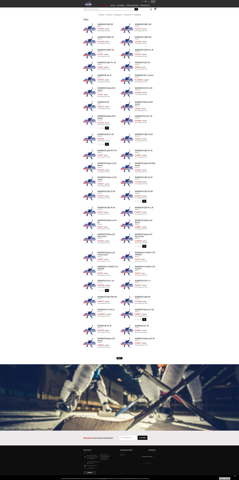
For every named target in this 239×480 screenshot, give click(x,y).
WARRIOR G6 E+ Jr (143, 280)
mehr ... (119, 358)
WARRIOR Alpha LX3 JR (145, 338)
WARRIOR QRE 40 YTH (107, 150)
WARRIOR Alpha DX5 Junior (106, 89)
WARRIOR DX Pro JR (143, 116)
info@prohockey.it (92, 465)
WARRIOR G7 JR (142, 326)
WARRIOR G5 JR (104, 326)
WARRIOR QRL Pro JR (106, 62)
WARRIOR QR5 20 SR (144, 191)
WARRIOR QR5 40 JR (106, 207)
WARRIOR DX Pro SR (143, 88)
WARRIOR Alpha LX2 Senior (143, 221)
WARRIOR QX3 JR (142, 62)
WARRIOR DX (103, 102)
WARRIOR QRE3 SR (143, 24)
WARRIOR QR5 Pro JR (144, 207)
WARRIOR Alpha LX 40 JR (106, 221)
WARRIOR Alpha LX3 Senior (106, 339)
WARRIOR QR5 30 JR (143, 177)
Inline (112, 5)
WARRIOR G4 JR (104, 75)
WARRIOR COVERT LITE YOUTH (145, 267)
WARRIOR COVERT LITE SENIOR (107, 267)
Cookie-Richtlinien (103, 478)
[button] (144, 463)
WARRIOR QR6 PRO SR (107, 297)
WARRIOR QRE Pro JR (144, 50)
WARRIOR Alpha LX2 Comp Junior (106, 253)
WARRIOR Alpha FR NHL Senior (145, 164)
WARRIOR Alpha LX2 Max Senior (143, 235)
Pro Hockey (101, 14)
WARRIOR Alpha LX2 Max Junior (106, 235)
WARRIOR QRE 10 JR (143, 150)
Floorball (121, 5)
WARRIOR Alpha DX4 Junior (144, 103)
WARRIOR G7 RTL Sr (106, 309)
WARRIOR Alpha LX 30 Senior (106, 164)
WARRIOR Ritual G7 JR (144, 309)
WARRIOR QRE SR (105, 24)
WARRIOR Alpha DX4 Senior (106, 117)
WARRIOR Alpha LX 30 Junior (106, 178)
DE (152, 1)
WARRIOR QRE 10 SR (144, 134)
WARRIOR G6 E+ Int (105, 280)
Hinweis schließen (225, 478)
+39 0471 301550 (91, 468)
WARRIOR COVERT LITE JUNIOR (145, 253)
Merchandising (132, 5)
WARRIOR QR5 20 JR (106, 191)
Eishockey (105, 5)
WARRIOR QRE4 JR (105, 50)
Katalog (122, 454)
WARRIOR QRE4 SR (143, 37)
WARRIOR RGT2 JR (105, 134)
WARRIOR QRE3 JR (105, 37)
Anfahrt (89, 472)
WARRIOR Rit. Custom (144, 75)
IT (154, 1)
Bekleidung (145, 5)
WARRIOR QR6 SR (142, 297)
